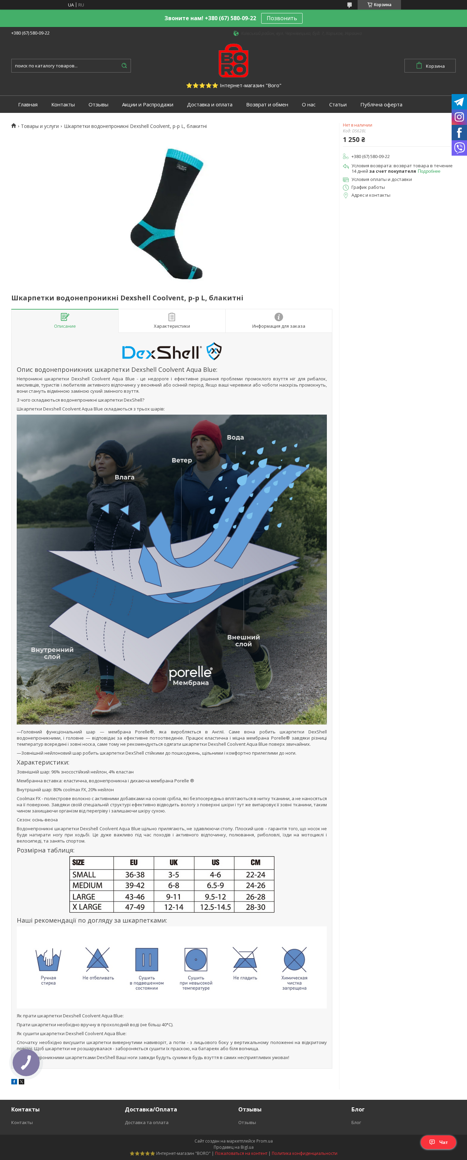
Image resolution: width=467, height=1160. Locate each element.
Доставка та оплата (147, 1122)
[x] (21, 1083)
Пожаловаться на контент (241, 1153)
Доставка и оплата (209, 104)
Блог (356, 1122)
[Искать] (124, 66)
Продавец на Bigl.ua (234, 1147)
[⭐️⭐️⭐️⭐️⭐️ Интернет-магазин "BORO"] (233, 60)
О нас (309, 104)
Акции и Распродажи (147, 104)
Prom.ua (264, 1141)
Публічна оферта (381, 104)
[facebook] (14, 1083)
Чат (443, 1142)
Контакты (63, 104)
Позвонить (282, 18)
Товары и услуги (40, 126)
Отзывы (98, 104)
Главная (28, 104)
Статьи (338, 104)
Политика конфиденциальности (304, 1153)
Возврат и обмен (267, 104)
